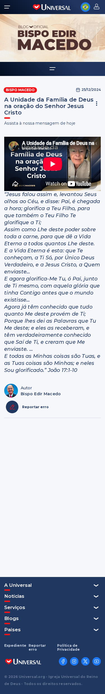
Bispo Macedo (20, 90)
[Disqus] (52, 496)
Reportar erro (37, 648)
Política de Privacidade (68, 648)
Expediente (15, 646)
